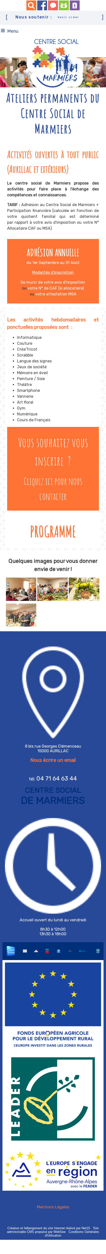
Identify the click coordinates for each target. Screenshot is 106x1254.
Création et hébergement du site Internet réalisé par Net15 (48, 1228)
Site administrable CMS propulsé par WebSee (53, 1230)
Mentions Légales (53, 1207)
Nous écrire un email (53, 760)
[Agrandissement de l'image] (21, 599)
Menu (12, 31)
